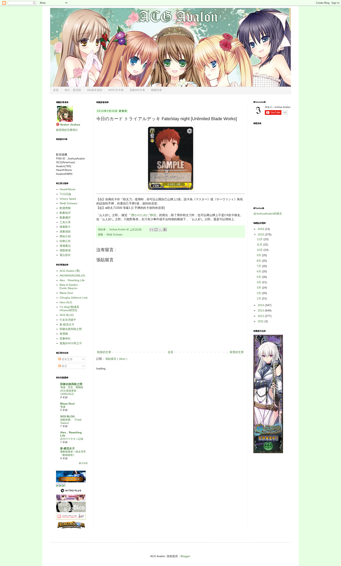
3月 (259, 287)
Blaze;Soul (66, 292)
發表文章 (67, 359)
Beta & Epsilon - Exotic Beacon (70, 286)
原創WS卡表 (137, 90)
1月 (259, 298)
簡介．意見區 (73, 90)
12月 (260, 239)
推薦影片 (65, 226)
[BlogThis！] (156, 229)
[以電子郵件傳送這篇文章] (151, 229)
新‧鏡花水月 (67, 324)
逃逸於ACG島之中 (71, 343)
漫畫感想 (65, 231)
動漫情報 (65, 208)
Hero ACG (66, 302)
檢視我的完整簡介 (67, 129)
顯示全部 (83, 463)
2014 (261, 305)
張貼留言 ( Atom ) (116, 358)
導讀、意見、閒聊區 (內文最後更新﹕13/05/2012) (71, 391)
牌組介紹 (65, 236)
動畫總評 (65, 217)
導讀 (62, 406)
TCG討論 (65, 194)
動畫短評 (65, 212)
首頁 (56, 90)
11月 (260, 244)
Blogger (185, 556)
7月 (259, 266)
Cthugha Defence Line (74, 297)
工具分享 (65, 222)
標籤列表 (156, 90)
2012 (261, 316)
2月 (259, 293)
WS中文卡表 (116, 90)
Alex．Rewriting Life (72, 280)
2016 (261, 229)
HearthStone (67, 189)
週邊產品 (65, 245)
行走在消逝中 (68, 319)
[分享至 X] (160, 229)
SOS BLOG (67, 315)
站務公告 (65, 241)
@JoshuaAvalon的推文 (267, 213)
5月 (259, 276)
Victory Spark (68, 198)
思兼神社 (65, 338)
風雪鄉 (64, 333)
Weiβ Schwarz (114, 234)
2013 (261, 310)
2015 (261, 234)
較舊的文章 (237, 352)
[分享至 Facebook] (165, 229)
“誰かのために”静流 (143, 215)
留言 (64, 366)
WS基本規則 (94, 90)
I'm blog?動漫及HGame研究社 (69, 308)
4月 (259, 282)
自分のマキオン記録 (71, 438)
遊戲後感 (65, 250)
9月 (259, 255)
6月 (259, 271)
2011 (261, 321)
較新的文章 (104, 352)
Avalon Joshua (70, 124)
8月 (259, 260)
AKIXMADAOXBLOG (72, 275)
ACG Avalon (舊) (70, 270)
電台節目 (65, 255)
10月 (260, 249)
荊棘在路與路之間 (71, 329)
